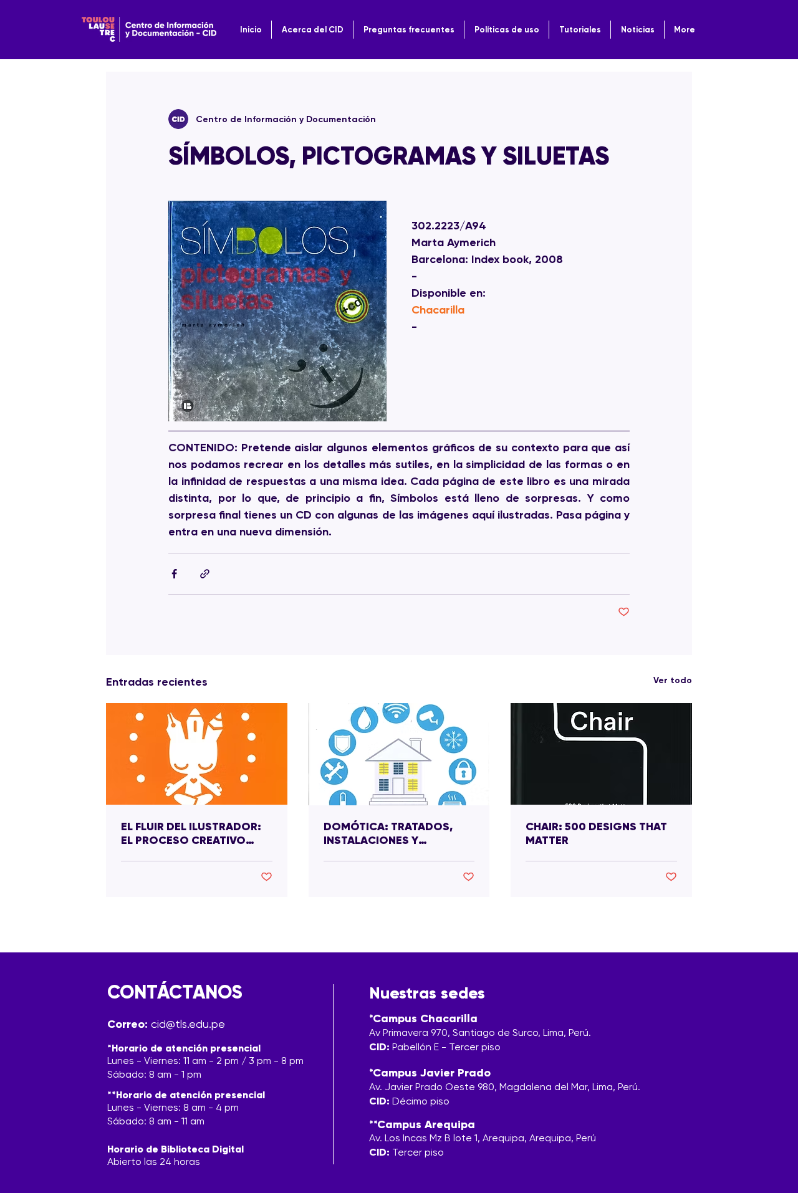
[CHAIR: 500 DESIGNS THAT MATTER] (601, 754)
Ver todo (672, 680)
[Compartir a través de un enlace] (205, 574)
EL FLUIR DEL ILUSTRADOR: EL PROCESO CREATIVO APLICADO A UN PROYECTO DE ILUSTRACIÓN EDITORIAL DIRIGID (195, 833)
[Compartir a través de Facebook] (174, 574)
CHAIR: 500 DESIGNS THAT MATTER (596, 833)
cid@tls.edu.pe (188, 1023)
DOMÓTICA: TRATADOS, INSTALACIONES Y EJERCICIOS (388, 833)
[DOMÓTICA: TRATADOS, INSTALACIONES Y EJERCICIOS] (399, 754)
